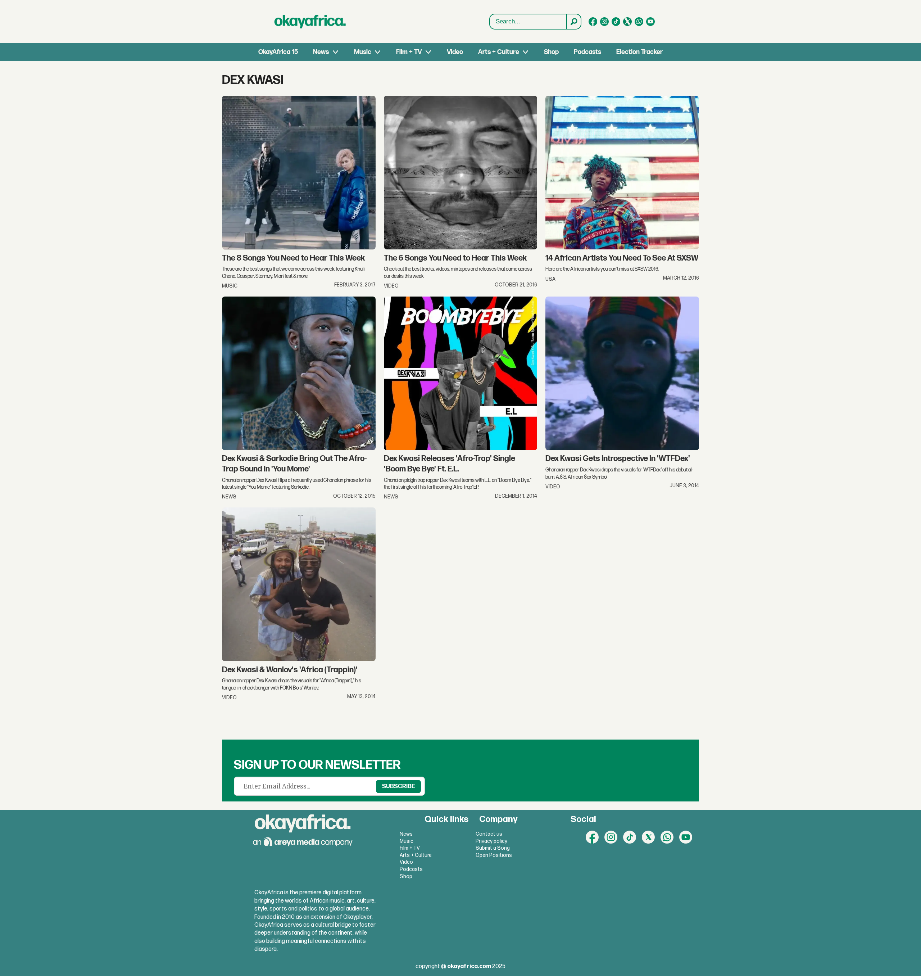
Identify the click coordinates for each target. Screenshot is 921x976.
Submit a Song (493, 848)
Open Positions (494, 855)
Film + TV (409, 52)
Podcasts (587, 52)
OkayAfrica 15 (278, 52)
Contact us (489, 834)
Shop (551, 52)
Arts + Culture (498, 52)
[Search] (573, 21)
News (321, 52)
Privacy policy (491, 841)
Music (362, 52)
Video (455, 52)
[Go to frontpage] (310, 21)
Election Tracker (639, 52)
